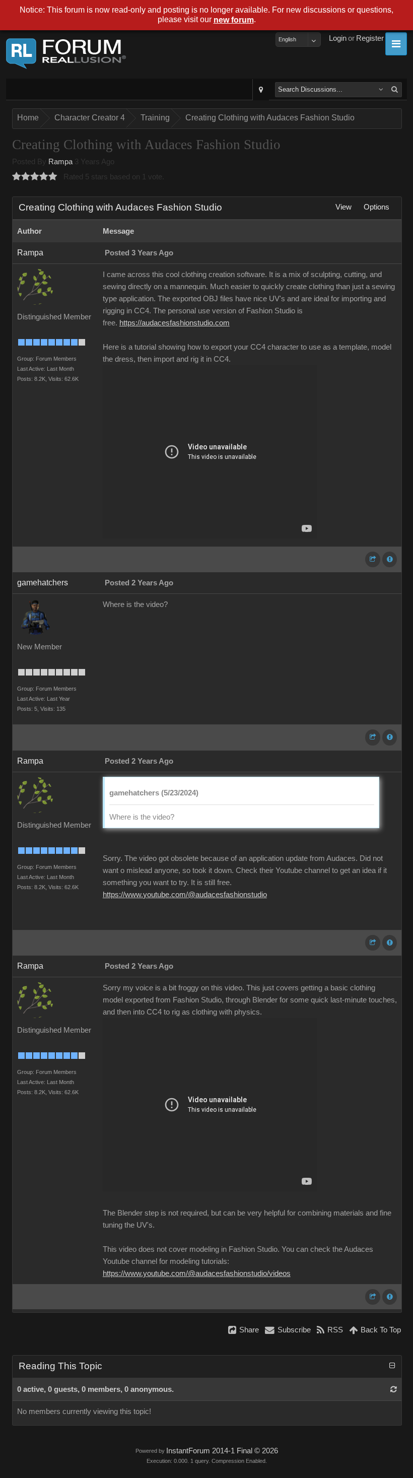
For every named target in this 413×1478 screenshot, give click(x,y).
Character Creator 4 (89, 117)
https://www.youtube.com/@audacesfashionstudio (185, 895)
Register (370, 38)
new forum (234, 20)
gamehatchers (42, 582)
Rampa (60, 162)
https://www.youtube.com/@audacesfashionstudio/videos (197, 1273)
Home (28, 117)
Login (338, 38)
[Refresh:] (393, 1389)
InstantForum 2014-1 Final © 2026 (222, 1451)
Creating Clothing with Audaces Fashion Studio (270, 117)
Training (155, 117)
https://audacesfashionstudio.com (174, 323)
